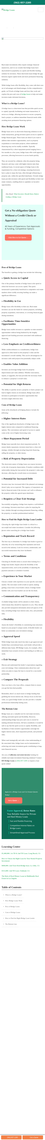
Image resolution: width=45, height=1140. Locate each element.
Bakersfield (6, 1054)
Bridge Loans (7, 1010)
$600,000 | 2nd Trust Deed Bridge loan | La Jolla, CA (20, 866)
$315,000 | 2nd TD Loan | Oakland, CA (15, 871)
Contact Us (6, 1040)
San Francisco (29, 1075)
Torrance (27, 1097)
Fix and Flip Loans (8, 1019)
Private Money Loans (9, 1023)
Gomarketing (26, 1120)
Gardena (5, 1071)
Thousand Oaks (29, 1092)
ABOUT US (7, 1125)
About (4, 1027)
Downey (5, 1062)
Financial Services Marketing (11, 1120)
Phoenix (27, 1062)
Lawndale (5, 1097)
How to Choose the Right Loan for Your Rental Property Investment (22, 860)
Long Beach (6, 1105)
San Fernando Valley (31, 1079)
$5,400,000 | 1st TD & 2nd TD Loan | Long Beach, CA (21, 853)
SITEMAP (22, 1130)
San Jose (27, 1067)
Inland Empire (7, 1088)
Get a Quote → (13, 800)
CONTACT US (35, 1125)
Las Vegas (5, 1092)
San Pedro (27, 1084)
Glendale (5, 1075)
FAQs (4, 1036)
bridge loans (26, 94)
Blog (10, 28)
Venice (26, 1101)
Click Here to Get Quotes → (18, 237)
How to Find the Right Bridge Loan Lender (20, 918)
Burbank (5, 1058)
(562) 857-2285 (22, 2)
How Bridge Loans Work (13, 901)
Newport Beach (29, 1054)
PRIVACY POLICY (21, 1125)
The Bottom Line (11, 924)
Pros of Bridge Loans (12, 906)
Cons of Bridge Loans (12, 912)
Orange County (29, 1058)
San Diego (27, 1071)
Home (4, 28)
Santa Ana (27, 1088)
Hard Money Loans (9, 1015)
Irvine (4, 1084)
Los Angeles (6, 1101)
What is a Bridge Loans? (13, 895)
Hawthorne (6, 1079)
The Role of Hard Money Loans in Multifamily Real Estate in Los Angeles (20, 877)
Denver (4, 1067)
